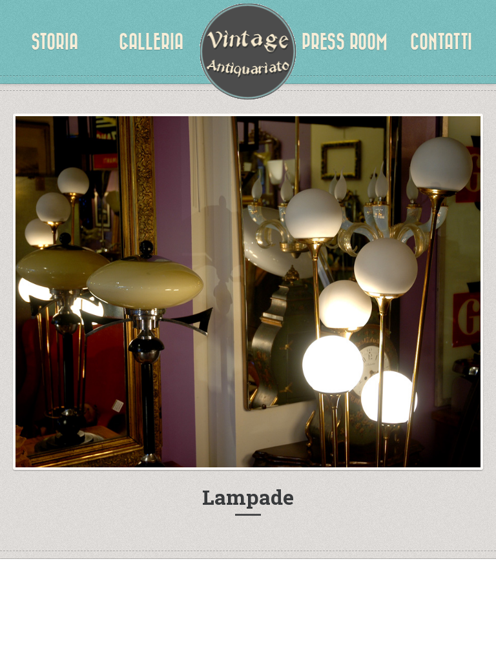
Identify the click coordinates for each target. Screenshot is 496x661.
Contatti (441, 42)
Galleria (151, 42)
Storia (54, 42)
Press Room (345, 42)
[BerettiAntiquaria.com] (248, 51)
